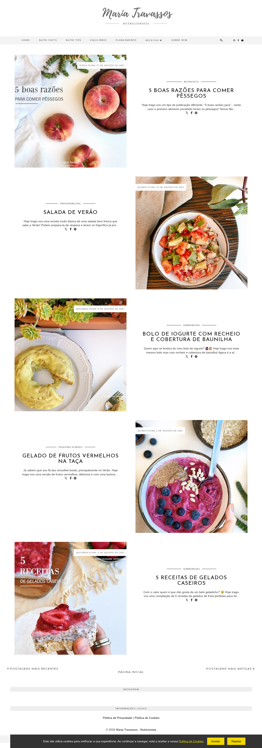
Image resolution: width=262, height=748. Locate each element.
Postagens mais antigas (229, 668)
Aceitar (215, 741)
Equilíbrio (98, 40)
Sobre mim (179, 40)
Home (26, 40)
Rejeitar (236, 741)
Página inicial (131, 672)
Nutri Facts (48, 40)
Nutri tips (73, 40)
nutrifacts (191, 81)
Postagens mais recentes (34, 668)
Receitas (152, 40)
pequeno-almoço (70, 447)
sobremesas (191, 325)
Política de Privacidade (117, 717)
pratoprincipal (70, 203)
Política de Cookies (147, 717)
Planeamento (126, 40)
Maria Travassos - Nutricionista (136, 729)
